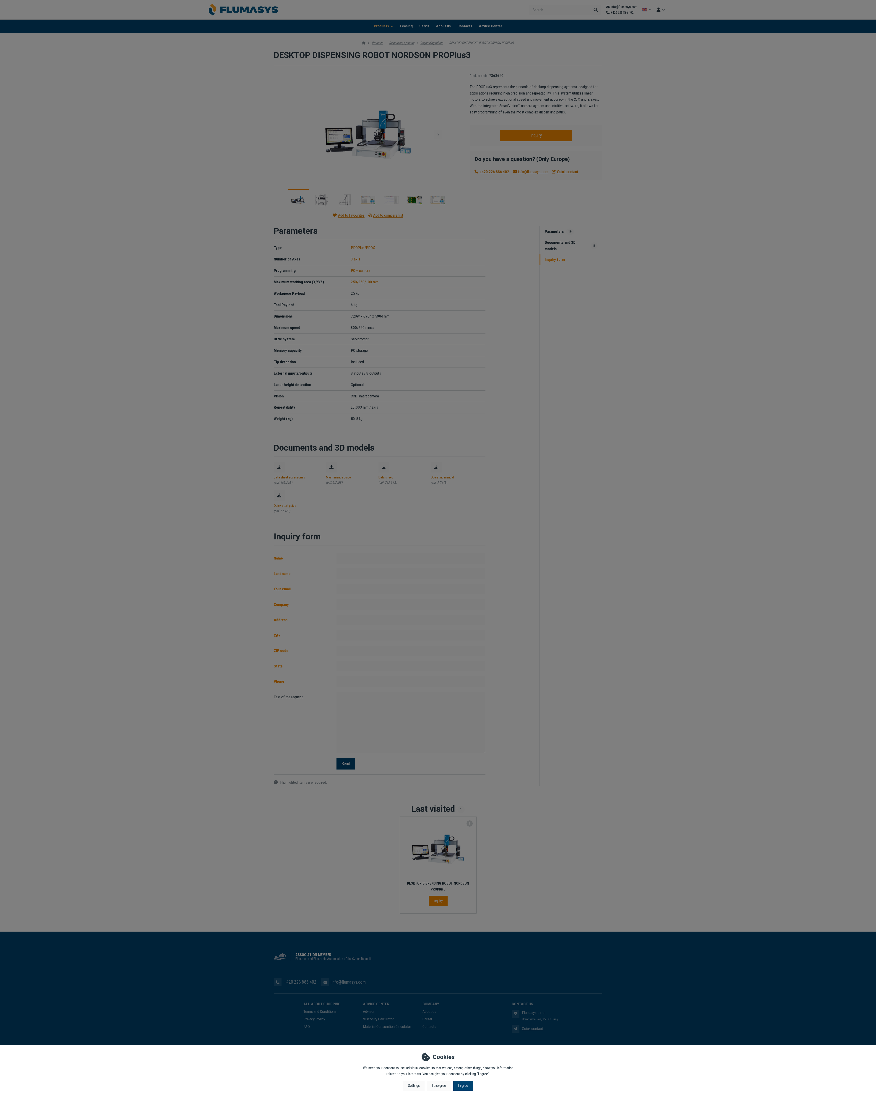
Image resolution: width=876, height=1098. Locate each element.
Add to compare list (388, 215)
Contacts (464, 26)
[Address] (515, 1013)
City (277, 635)
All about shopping (321, 1004)
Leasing (406, 26)
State (278, 666)
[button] (438, 134)
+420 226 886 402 (494, 171)
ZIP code (281, 650)
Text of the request (288, 697)
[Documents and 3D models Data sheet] (383, 467)
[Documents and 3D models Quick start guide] (279, 495)
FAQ (306, 1026)
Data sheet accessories (289, 477)
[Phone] (278, 982)
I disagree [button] (439, 1085)
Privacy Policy (314, 1019)
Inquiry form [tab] (555, 259)
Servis (424, 26)
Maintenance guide (338, 477)
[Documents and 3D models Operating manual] (436, 467)
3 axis (355, 259)
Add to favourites (351, 215)
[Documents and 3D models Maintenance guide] (331, 467)
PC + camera (360, 270)
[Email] (325, 982)
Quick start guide (285, 506)
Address (280, 619)
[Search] (595, 10)
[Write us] (515, 1028)
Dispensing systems (401, 43)
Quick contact (567, 171)
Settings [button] (414, 1085)
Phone (279, 681)
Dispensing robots (431, 43)
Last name (282, 573)
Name (278, 558)
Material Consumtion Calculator (387, 1026)
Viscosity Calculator (378, 1019)
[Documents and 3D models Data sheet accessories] (279, 467)
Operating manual (442, 477)
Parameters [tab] (558, 231)
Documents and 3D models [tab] (570, 245)
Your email (282, 589)
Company (281, 604)
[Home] (243, 10)
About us (443, 26)
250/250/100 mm (364, 282)
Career (427, 1019)
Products (381, 26)
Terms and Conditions (319, 1011)
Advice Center (490, 26)
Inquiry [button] (536, 135)
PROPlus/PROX (363, 247)
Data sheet (385, 477)
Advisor (369, 1011)
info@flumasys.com (533, 171)
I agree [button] (463, 1085)
